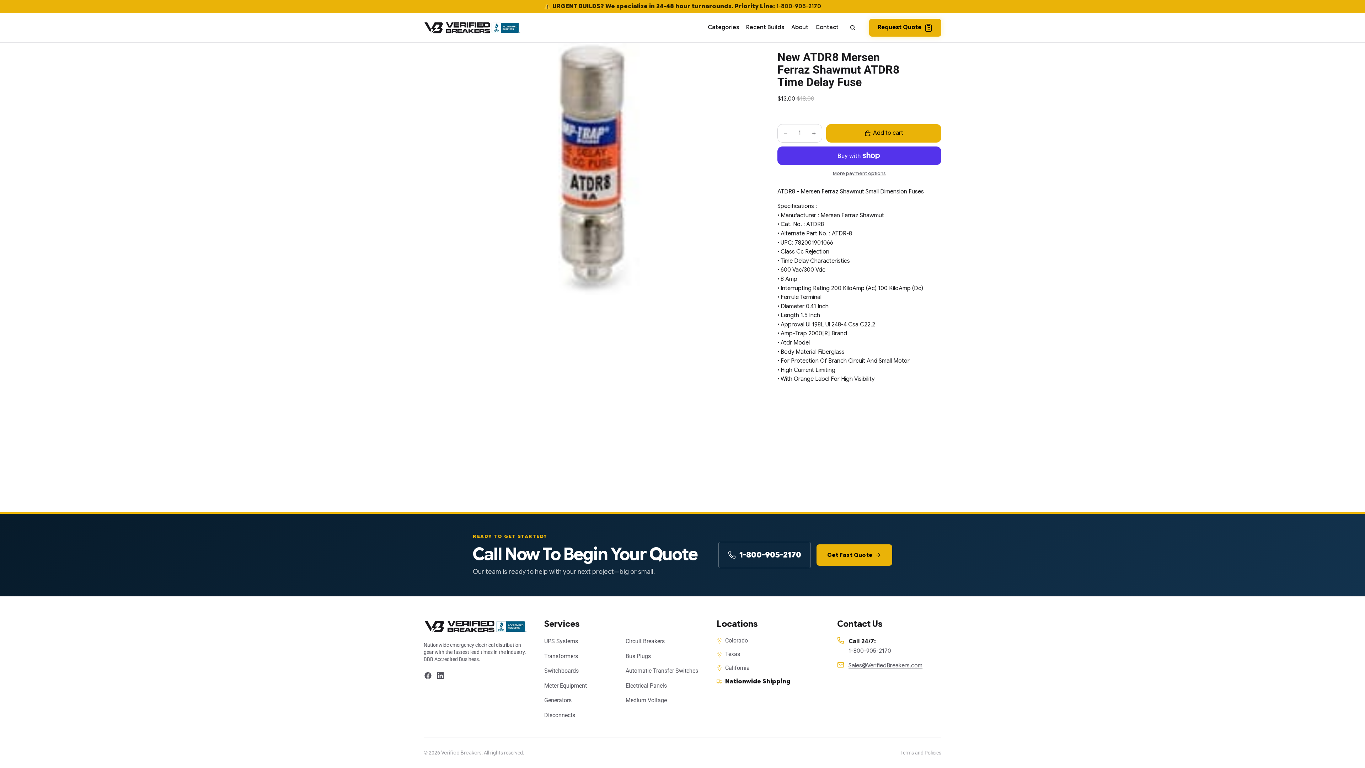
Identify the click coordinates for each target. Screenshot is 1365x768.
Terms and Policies (920, 753)
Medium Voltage (646, 700)
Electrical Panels (646, 685)
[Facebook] (428, 675)
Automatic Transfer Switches (662, 670)
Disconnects (559, 715)
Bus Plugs (638, 656)
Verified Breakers (461, 753)
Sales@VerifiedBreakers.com (885, 665)
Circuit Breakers (645, 641)
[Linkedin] (440, 675)
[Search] (853, 28)
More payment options (859, 173)
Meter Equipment (565, 685)
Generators (558, 700)
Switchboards (561, 670)
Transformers (561, 656)
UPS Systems (561, 641)
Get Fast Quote (849, 555)
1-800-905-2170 (798, 6)
